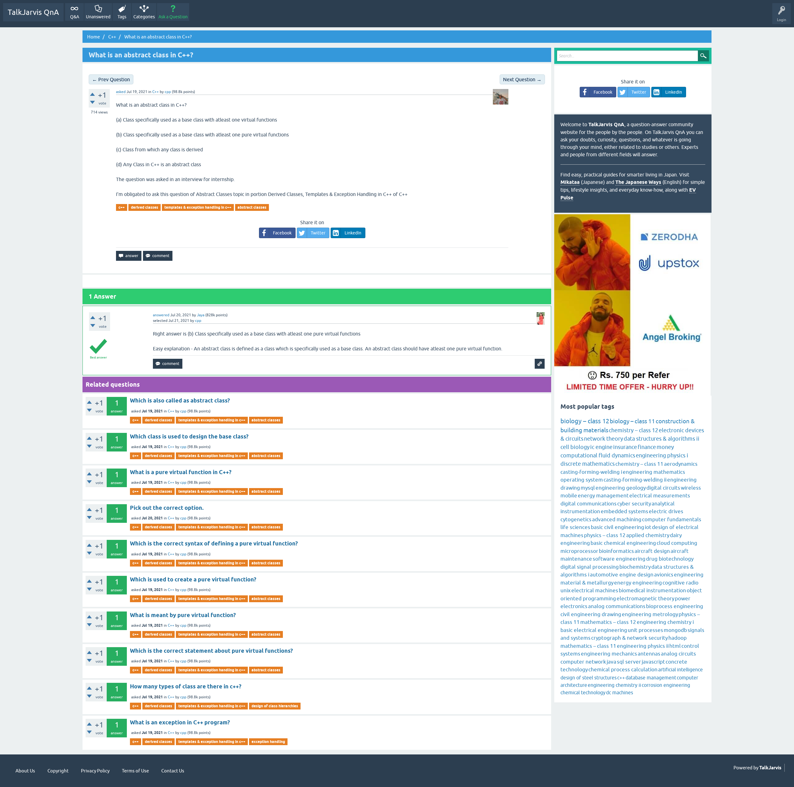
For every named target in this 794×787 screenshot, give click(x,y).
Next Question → (522, 79)
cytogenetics (575, 519)
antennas (649, 654)
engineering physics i (662, 455)
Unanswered (98, 16)
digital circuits (663, 488)
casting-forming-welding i (591, 472)
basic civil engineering (617, 527)
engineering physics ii (643, 646)
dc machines (619, 692)
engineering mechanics (609, 654)
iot (648, 527)
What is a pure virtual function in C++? (180, 472)
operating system (581, 480)
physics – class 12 (605, 535)
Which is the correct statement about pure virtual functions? (211, 650)
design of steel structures (588, 677)
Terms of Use (135, 770)
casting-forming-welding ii (635, 480)
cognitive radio (680, 583)
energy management (603, 495)
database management (651, 677)
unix (565, 590)
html (675, 646)
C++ (155, 92)
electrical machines (594, 590)
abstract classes (252, 207)
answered (161, 315)
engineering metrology (650, 614)
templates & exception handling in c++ (197, 207)
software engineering (619, 559)
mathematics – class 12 (608, 622)
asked (121, 92)
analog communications (616, 606)
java (611, 662)
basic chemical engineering (623, 543)
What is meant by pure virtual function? (183, 615)
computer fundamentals (671, 519)
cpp (183, 411)
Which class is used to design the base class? (189, 436)
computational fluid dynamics (597, 455)
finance (647, 447)
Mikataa (570, 182)
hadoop (677, 638)
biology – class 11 (632, 421)
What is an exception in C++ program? (180, 722)
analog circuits (678, 654)
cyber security (634, 503)
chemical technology (582, 692)
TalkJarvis (770, 768)
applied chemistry (647, 535)
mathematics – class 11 (588, 646)
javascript (653, 662)
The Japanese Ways (638, 182)
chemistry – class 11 (639, 464)
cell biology (575, 447)
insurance (625, 447)
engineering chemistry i (665, 622)
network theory (603, 438)
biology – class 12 (584, 421)
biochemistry (635, 567)
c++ (121, 207)
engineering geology (621, 488)
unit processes (645, 630)
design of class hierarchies (275, 706)
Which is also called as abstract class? (180, 400)
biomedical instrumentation (652, 590)
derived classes (144, 207)
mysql (588, 488)
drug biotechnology (670, 559)
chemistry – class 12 (633, 430)
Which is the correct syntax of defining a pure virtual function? (214, 543)
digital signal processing (589, 567)
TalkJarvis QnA (33, 12)
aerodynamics (681, 464)
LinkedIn (353, 232)
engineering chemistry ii (614, 685)
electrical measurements (659, 495)
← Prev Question (111, 79)
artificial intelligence (680, 669)
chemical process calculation (623, 669)
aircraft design (652, 551)
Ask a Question (173, 16)
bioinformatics (616, 551)
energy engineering (638, 583)
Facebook (282, 232)
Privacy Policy (95, 770)
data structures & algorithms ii (661, 438)
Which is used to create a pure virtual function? (193, 579)
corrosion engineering (666, 685)
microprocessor (579, 551)
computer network (583, 662)
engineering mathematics (654, 472)
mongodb (675, 630)
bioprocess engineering (674, 606)
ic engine (601, 447)
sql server (629, 662)
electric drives (666, 511)
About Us (25, 770)
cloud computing (677, 543)
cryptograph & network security (629, 638)
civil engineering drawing (590, 614)
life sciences (575, 527)
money (665, 447)
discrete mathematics (587, 463)
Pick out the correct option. (166, 508)
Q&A (74, 16)
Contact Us (172, 770)
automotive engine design (621, 574)
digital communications (588, 503)
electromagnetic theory (645, 598)
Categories (144, 16)
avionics (663, 574)
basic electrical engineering (593, 630)
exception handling (268, 741)
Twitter (318, 232)
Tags (122, 16)
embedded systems (624, 511)
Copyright (58, 770)
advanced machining (616, 519)
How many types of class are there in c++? (185, 686)
